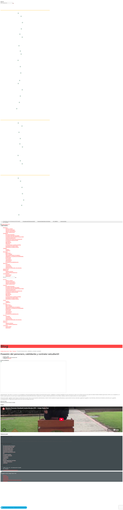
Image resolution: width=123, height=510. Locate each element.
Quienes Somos (9, 271)
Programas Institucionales (12, 240)
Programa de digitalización (12, 262)
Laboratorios (9, 259)
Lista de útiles (63, 221)
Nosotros (5, 227)
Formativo (8, 241)
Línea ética (5, 481)
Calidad (5, 248)
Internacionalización (11, 238)
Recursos (5, 251)
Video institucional (10, 232)
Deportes (8, 243)
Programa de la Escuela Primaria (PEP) (15, 236)
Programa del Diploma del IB (29, 221)
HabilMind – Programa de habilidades (14, 256)
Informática (8, 261)
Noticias (5, 475)
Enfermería (8, 257)
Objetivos (8, 250)
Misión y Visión (9, 228)
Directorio (8, 276)
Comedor (8, 264)
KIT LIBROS (55, 221)
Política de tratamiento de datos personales (12, 480)
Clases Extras (9, 266)
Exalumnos (5, 270)
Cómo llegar (8, 274)
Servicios (5, 263)
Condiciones (5, 478)
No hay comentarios (5, 360)
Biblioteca (8, 253)
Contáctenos (6, 273)
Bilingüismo (8, 242)
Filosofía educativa (10, 230)
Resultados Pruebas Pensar (12, 247)
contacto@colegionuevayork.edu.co (10, 470)
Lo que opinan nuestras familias (13, 244)
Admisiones (6, 269)
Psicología (8, 258)
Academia (5, 233)
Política (7, 249)
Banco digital (9, 254)
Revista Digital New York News (44, 221)
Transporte (8, 265)
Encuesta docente (10, 234)
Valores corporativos (11, 231)
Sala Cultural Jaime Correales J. (13, 255)
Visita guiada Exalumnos (11, 272)
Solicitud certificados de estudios (14, 268)
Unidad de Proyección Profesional (14, 239)
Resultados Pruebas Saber (12, 246)
